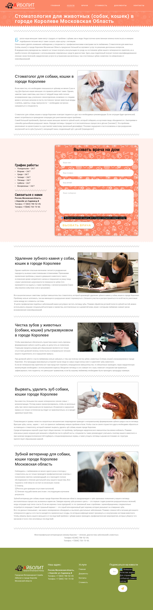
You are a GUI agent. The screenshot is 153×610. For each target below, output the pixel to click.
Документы (83, 573)
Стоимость (83, 582)
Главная (82, 569)
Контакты (82, 578)
